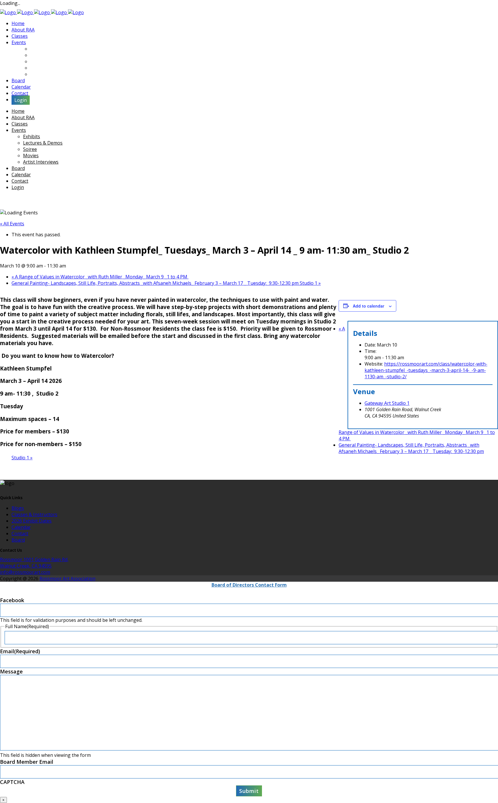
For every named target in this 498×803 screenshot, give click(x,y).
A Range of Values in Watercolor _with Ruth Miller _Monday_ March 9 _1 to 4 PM (100, 277)
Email (20, 651)
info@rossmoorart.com (25, 572)
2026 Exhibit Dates (32, 521)
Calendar (21, 527)
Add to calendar (368, 306)
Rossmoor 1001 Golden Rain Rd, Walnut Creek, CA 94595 (34, 562)
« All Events (12, 223)
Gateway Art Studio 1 (387, 403)
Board (18, 540)
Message (11, 671)
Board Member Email (26, 761)
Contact (20, 533)
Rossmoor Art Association (67, 578)
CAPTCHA (12, 781)
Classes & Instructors (34, 514)
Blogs (18, 508)
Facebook (12, 600)
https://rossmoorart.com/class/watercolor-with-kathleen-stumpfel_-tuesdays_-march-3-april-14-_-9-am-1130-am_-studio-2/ (426, 370)
